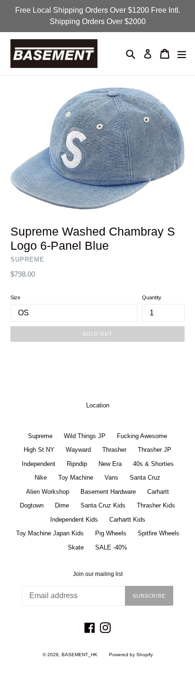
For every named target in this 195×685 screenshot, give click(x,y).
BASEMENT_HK (80, 654)
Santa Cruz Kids (102, 505)
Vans (111, 477)
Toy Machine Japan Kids (50, 533)
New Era (110, 463)
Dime (62, 505)
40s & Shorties (153, 463)
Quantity (151, 297)
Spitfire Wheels (158, 533)
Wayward (78, 449)
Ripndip (77, 463)
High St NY (39, 449)
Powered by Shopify (131, 654)
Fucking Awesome (142, 436)
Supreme (40, 436)
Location (97, 405)
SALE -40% (111, 547)
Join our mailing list (98, 574)
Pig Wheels (110, 533)
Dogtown (32, 505)
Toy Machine (75, 477)
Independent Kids (74, 519)
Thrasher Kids (156, 505)
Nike (41, 477)
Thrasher (114, 449)
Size (15, 297)
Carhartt (158, 491)
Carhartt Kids (127, 519)
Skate (76, 547)
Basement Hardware (108, 491)
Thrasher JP (154, 449)
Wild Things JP (85, 436)
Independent (38, 463)
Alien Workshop (47, 491)
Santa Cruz (145, 477)
